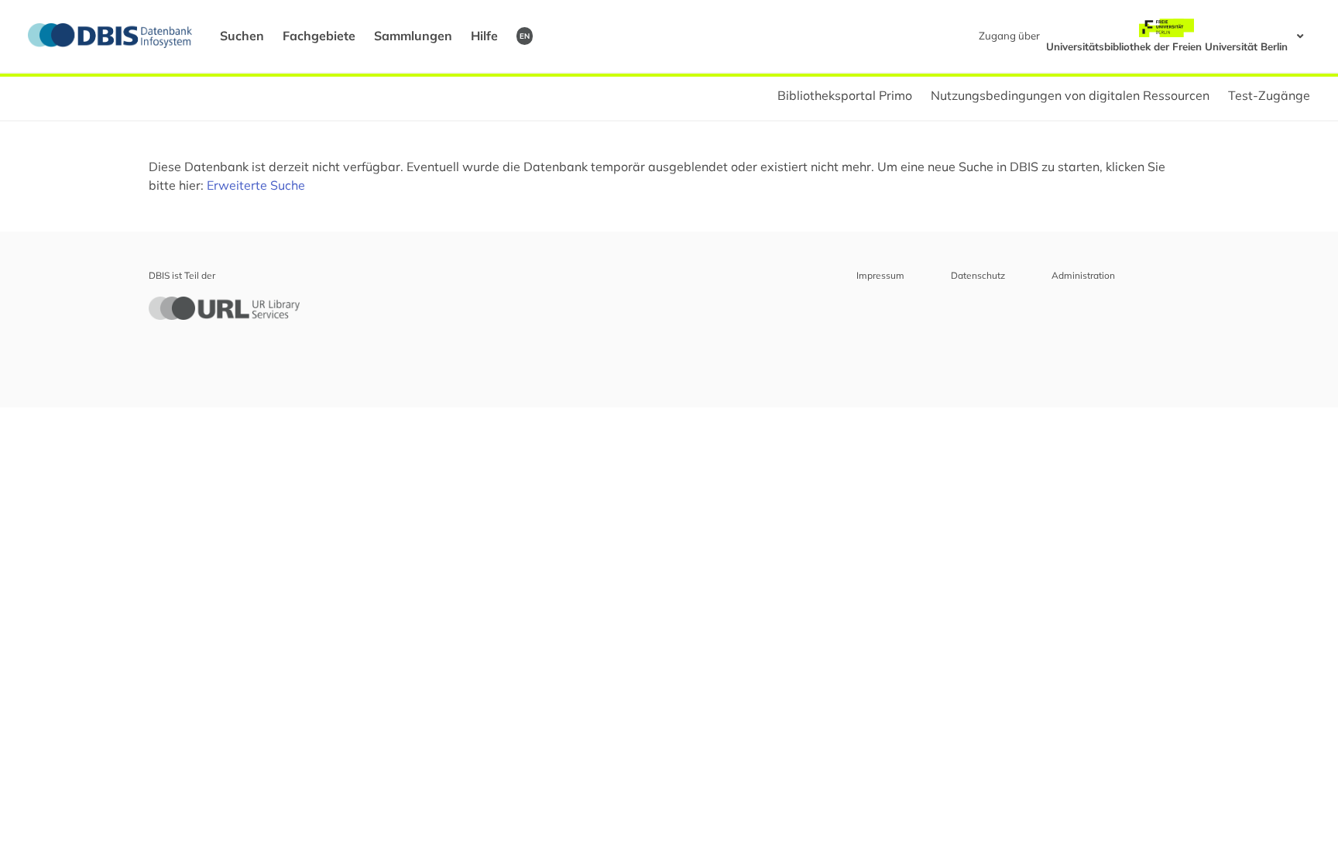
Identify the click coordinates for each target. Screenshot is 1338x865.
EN (525, 35)
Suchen (242, 35)
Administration (1083, 275)
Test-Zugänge (1269, 95)
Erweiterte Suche (256, 185)
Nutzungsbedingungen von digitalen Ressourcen (1070, 95)
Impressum (880, 275)
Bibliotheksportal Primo (844, 95)
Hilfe (484, 35)
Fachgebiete (319, 35)
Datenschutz (978, 275)
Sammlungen (413, 35)
